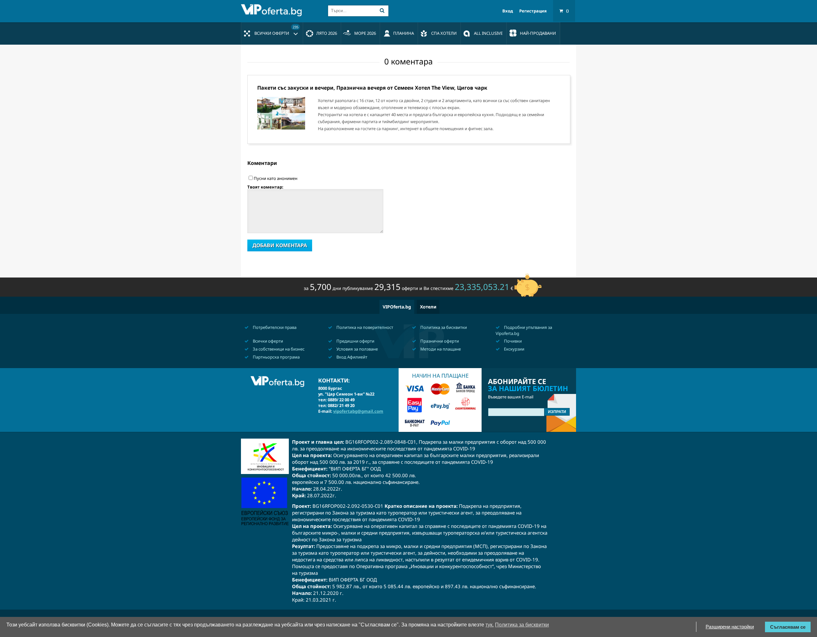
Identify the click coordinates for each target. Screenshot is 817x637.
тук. (489, 624)
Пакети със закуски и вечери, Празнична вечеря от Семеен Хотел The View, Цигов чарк (372, 88)
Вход (507, 11)
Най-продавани (538, 33)
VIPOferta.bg (397, 307)
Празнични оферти (439, 341)
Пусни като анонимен (275, 178)
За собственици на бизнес (278, 349)
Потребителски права (274, 327)
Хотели (428, 307)
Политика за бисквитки (443, 327)
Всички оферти (276, 30)
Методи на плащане (440, 349)
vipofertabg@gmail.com (358, 411)
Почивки (512, 341)
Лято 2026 (326, 33)
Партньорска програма (276, 357)
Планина (403, 33)
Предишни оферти (354, 341)
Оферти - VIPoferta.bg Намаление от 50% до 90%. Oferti (273, 10)
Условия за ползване (356, 349)
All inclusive (488, 33)
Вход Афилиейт (351, 357)
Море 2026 (365, 33)
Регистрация (533, 11)
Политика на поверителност (364, 327)
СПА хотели (444, 33)
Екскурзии (513, 349)
